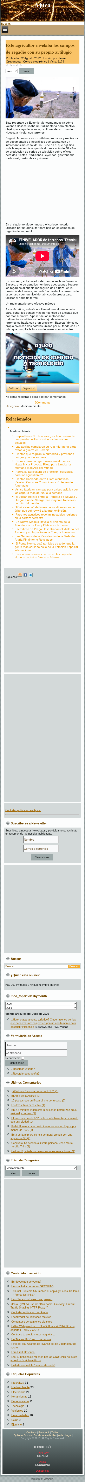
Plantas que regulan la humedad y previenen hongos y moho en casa (44, 455)
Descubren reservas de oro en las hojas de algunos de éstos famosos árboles (43, 555)
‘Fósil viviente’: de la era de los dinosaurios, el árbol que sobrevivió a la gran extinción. (45, 509)
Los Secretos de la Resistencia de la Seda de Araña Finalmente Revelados (45, 538)
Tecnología (17, 1405)
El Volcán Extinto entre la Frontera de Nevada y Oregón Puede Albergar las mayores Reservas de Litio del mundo (46, 500)
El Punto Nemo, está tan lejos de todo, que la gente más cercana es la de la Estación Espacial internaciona (46, 547)
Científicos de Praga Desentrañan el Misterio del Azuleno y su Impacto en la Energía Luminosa (47, 530)
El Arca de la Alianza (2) (25, 1095)
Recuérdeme (12, 1058)
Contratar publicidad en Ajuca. (23, 810)
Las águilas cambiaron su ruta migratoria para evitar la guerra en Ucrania (45, 448)
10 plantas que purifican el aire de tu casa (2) (38, 1100)
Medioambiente (30, 406)
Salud (14, 1420)
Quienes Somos (23, 1435)
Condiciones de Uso (45, 1435)
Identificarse (16, 1062)
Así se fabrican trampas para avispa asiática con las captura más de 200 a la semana (47, 491)
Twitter (55, 1432)
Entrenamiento (20, 1401)
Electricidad (18, 1392)
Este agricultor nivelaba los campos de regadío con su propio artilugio (40, 48)
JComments (42, 402)
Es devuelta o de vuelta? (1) (28, 1105)
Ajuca (42, 5)
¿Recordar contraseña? (25, 1073)
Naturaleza (17, 1382)
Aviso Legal (64, 1435)
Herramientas (19, 1396)
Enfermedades (20, 1415)
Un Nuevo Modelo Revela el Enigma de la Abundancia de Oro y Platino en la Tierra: (42, 523)
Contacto (31, 1432)
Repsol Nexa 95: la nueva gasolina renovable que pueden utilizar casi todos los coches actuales (45, 439)
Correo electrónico (35, 61)
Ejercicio (16, 1424)
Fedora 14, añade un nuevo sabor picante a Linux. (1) (43, 1151)
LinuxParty (42, 1453)
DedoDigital (42, 1470)
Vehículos (17, 1410)
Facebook (44, 1432)
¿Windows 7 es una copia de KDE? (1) (34, 1091)
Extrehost (48, 1479)
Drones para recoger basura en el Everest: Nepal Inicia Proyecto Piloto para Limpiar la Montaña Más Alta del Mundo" (43, 464)
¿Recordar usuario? (23, 1068)
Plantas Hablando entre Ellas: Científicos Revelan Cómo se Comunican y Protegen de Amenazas (44, 482)
